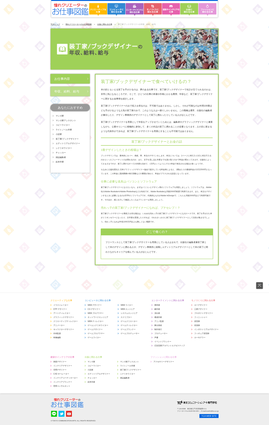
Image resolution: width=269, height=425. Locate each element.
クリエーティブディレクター (65, 321)
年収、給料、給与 (66, 91)
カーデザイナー (200, 305)
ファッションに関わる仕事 (164, 357)
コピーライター (63, 125)
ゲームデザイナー (95, 329)
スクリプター (126, 317)
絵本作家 (60, 162)
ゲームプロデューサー (130, 333)
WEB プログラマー (96, 313)
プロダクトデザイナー (203, 313)
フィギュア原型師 (201, 333)
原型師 (197, 321)
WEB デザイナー (95, 305)
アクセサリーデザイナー (163, 362)
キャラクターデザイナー (63, 329)
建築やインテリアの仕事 (62, 357)
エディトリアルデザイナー (68, 143)
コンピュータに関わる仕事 (98, 300)
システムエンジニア (129, 313)
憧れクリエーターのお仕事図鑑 (79, 24)
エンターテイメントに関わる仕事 (167, 300)
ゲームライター (94, 337)
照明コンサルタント (61, 386)
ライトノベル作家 (64, 130)
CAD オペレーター (61, 374)
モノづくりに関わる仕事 (203, 300)
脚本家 (157, 305)
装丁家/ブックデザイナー (67, 139)
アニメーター (59, 325)
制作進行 (158, 329)
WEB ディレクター (96, 321)
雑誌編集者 (61, 157)
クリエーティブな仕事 (61, 300)
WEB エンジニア (128, 309)
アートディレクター (61, 313)
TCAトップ (55, 24)
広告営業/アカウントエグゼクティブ (169, 346)
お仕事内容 (62, 78)
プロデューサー (161, 333)
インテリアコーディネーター (65, 378)
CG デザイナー (94, 309)
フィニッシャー (200, 317)
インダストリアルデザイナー (206, 329)
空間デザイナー (59, 370)
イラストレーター (60, 305)
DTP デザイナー (60, 309)
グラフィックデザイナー (63, 317)
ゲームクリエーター (129, 321)
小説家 (59, 134)
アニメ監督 (159, 321)
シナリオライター (64, 148)
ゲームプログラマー (96, 333)
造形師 (197, 325)
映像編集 (57, 337)
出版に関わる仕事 (104, 24)
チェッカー (61, 152)
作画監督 (57, 333)
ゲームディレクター (129, 325)
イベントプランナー (162, 341)
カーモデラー (199, 337)
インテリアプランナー (62, 382)
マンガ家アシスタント (66, 120)
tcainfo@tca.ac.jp (212, 411)
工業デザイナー (200, 309)
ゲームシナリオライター (98, 325)
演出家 (157, 313)
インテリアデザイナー (62, 366)
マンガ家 (60, 116)
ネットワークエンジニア (98, 317)
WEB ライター (127, 305)
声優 (156, 337)
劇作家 (157, 309)
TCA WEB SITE (209, 416)
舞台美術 (158, 325)
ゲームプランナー (128, 329)
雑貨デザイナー (59, 362)
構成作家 (158, 317)
